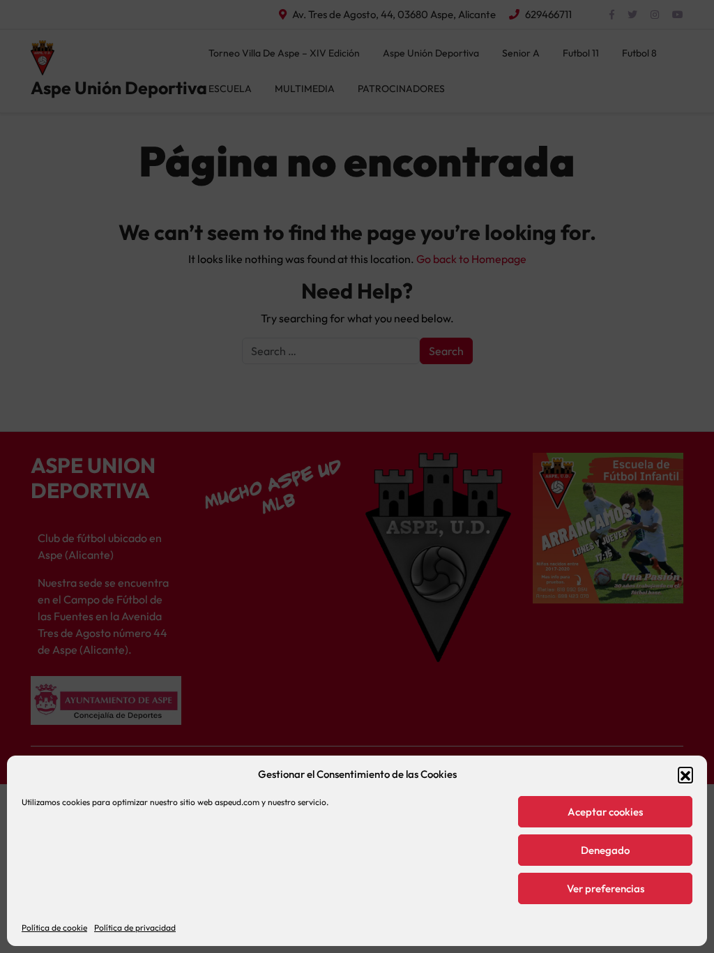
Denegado (605, 850)
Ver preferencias (605, 888)
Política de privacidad (135, 927)
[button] (685, 774)
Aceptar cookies (605, 811)
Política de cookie (54, 927)
